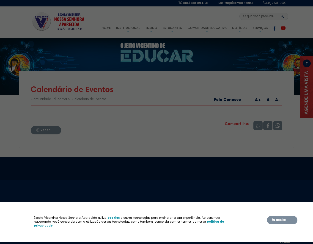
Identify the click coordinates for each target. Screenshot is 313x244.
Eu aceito (279, 220)
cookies (113, 218)
